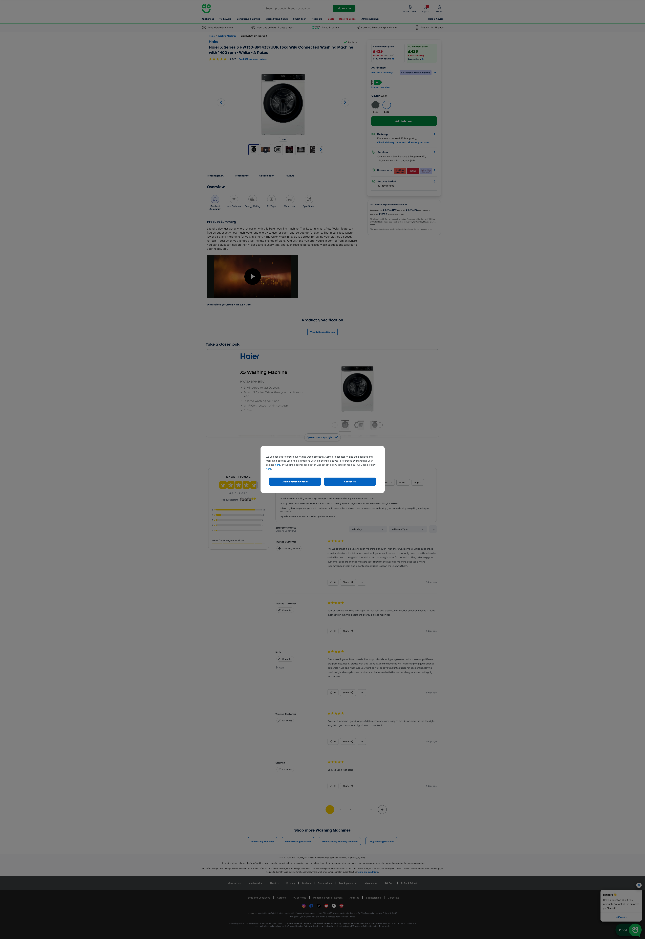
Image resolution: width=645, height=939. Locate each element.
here (277, 464)
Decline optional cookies (295, 481)
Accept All (350, 481)
